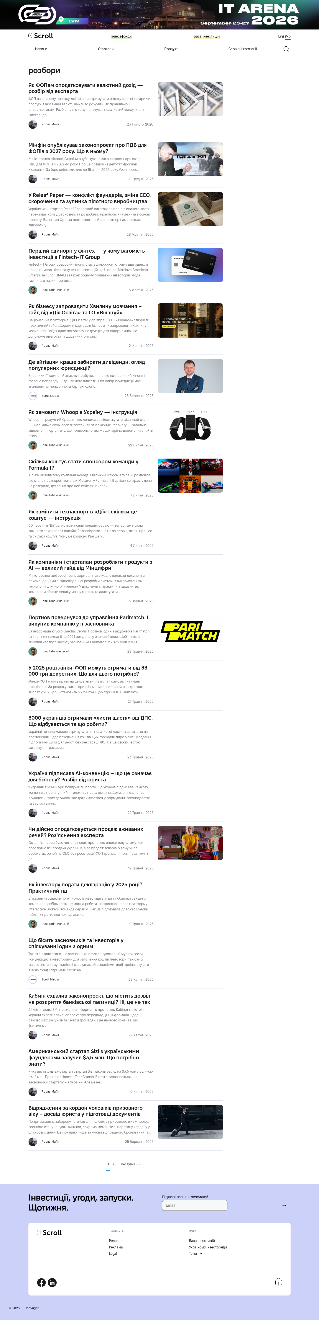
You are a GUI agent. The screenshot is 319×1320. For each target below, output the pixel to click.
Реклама (116, 1247)
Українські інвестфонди (208, 1247)
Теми (193, 1253)
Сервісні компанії (243, 49)
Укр (288, 36)
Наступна (128, 1164)
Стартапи (106, 49)
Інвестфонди (121, 36)
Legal (113, 1253)
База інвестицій (207, 36)
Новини (41, 49)
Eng (281, 36)
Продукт (171, 49)
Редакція (116, 1241)
